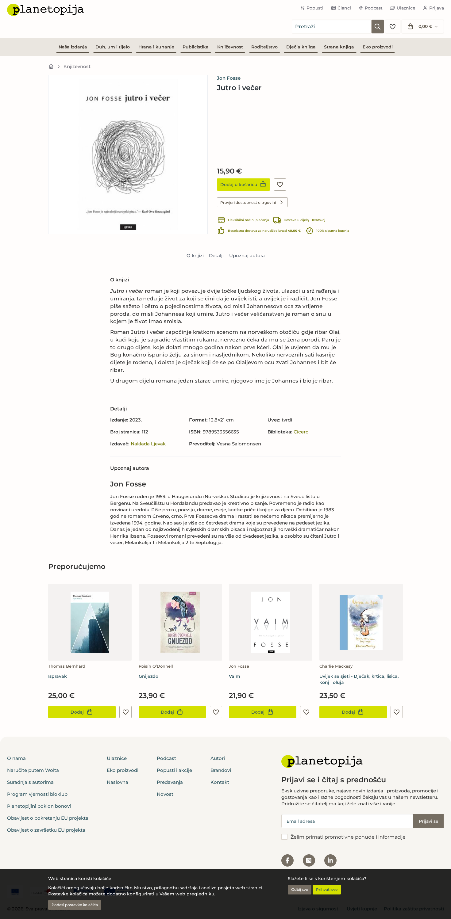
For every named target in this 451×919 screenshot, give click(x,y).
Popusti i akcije (174, 770)
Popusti (314, 8)
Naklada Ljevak (148, 444)
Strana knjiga (339, 47)
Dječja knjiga (301, 47)
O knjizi (195, 255)
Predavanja (170, 782)
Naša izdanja (73, 47)
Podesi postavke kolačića (75, 904)
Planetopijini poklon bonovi (39, 806)
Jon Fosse (229, 78)
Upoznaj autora (247, 255)
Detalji (216, 255)
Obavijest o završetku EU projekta (46, 830)
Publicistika (196, 47)
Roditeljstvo (264, 47)
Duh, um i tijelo (112, 47)
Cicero (301, 432)
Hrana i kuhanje (156, 47)
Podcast (374, 8)
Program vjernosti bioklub (37, 794)
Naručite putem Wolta (33, 770)
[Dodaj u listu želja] (280, 184)
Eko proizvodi (378, 47)
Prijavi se (428, 821)
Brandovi (220, 770)
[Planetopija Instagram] (309, 860)
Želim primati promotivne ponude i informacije (348, 837)
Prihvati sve (326, 889)
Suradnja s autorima (30, 782)
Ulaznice (406, 8)
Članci (344, 8)
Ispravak (57, 676)
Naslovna (117, 782)
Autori (217, 758)
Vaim (234, 676)
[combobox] (332, 26)
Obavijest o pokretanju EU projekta (47, 818)
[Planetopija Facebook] (287, 860)
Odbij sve (299, 889)
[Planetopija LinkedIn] (330, 860)
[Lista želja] (392, 26)
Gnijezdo (148, 676)
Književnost (230, 47)
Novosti (166, 794)
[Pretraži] (378, 26)
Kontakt (219, 782)
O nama (16, 758)
